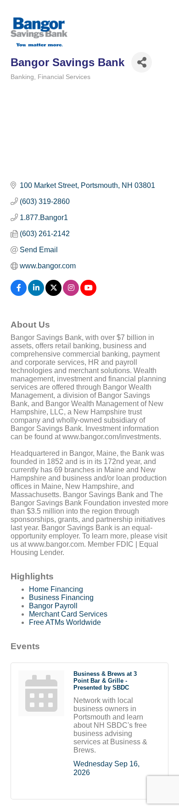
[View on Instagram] (71, 293)
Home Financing (56, 589)
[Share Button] (141, 62)
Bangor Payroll (53, 606)
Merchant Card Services (68, 614)
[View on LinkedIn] (36, 293)
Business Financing (61, 597)
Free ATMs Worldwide (65, 622)
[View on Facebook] (19, 293)
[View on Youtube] (88, 293)
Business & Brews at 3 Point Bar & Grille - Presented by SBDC (105, 680)
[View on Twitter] (53, 293)
